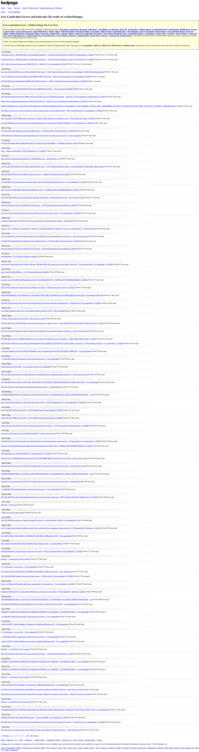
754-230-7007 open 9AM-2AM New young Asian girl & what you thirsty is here (29, 323)
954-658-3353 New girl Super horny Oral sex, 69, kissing (21, 551)
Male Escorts (33, 8)
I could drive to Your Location (19, 559)
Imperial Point (83, 36)
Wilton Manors (145, 29)
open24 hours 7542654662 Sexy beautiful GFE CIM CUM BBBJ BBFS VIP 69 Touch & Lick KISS (36, 458)
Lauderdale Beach (159, 29)
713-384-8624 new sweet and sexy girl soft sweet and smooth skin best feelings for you (33, 182)
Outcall (25, 748)
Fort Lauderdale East (16, 36)
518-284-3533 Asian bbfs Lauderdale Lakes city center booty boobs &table (28, 143)
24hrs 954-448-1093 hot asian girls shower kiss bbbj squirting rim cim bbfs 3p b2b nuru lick (34, 197)
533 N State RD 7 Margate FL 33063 (72, 592)
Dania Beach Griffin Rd (94, 295)
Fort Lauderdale (85, 351)
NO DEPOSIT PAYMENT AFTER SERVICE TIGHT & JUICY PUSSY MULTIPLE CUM (31, 604)
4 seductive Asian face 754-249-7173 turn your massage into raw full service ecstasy (32, 221)
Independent (10, 748)
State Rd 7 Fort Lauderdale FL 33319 (53, 64)
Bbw (65, 748)
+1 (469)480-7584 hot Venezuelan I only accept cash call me (23, 359)
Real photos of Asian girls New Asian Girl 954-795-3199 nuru (23, 101)
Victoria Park (114, 36)
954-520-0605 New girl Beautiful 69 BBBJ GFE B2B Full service (24, 81)
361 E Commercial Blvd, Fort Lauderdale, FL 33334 (63, 551)
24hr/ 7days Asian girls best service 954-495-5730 (19, 64)
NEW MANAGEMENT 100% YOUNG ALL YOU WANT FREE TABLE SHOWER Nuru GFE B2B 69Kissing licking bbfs (43, 295)
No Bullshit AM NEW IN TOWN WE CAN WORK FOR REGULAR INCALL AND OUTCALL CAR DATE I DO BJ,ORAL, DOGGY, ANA (48, 710)
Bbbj (7, 750)
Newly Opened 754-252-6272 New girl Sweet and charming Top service (27, 426)
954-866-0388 (6, 256)
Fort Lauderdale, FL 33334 (82, 123)
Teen (48, 748)
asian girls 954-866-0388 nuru (12, 272)
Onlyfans (133, 748)
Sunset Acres (95, 36)
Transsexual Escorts (46, 8)
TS (16, 740)
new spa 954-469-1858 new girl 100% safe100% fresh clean (23, 166)
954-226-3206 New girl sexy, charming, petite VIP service (22, 520)
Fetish (3, 748)
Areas (9, 8)
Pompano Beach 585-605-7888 (66, 89)
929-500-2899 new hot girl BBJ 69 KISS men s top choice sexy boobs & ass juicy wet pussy (34, 339)
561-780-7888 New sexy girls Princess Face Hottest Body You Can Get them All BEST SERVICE (36, 123)
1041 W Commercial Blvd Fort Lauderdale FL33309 (72, 76)
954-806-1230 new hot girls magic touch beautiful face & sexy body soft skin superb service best (36, 722)
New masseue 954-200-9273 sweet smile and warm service (23, 402)
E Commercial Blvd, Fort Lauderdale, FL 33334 (95, 264)
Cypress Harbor (61, 36)
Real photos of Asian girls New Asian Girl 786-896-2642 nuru (23, 159)
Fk (193, 748)
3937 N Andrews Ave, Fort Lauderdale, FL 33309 (85, 111)
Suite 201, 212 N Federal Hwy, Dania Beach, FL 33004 (86, 97)
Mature (19, 748)
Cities (3, 8)
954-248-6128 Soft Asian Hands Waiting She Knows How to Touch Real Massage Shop (32, 97)
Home (3, 740)
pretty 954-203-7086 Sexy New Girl (14, 410)
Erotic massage (185, 748)
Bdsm (43, 748)
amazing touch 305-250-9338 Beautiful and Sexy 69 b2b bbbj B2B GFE (27, 280)
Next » (36, 736)
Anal (97, 748)
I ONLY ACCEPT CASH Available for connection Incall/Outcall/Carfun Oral (27, 624)
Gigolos (86, 748)
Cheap (60, 748)
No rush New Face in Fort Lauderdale (37, 367)
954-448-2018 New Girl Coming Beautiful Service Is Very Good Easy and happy (30, 497)
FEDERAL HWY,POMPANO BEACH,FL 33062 (62, 190)
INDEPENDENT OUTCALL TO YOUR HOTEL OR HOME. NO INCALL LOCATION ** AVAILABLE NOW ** (140, 106)
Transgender (151, 748)
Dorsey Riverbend (147, 31)
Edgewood (83, 29)
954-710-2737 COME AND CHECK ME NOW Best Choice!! (22, 190)
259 (27, 736)
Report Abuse (90, 740)
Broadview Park (120, 34)
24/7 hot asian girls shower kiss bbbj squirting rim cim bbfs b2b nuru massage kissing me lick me (36, 331)
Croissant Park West (34, 36)
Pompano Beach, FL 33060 (41, 454)
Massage (10, 740)
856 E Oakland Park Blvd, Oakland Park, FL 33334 (79, 497)
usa (91, 395)
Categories (28, 740)
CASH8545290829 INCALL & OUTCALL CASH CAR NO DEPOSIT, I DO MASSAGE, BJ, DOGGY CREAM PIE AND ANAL (44, 395)
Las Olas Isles (113, 29)
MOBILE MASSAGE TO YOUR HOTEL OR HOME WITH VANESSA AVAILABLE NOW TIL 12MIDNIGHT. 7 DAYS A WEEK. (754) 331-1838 (50, 106)
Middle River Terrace (188, 29)
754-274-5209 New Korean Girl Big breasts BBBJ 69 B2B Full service (26, 76)
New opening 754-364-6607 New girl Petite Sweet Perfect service (25, 543)
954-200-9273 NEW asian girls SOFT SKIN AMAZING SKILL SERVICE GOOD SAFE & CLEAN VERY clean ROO (42, 343)
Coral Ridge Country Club (155, 34)
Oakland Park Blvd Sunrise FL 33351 (56, 174)
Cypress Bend (107, 34)
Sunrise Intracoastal (24, 31)
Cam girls (125, 748)
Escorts (25, 8)
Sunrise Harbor (182, 34)
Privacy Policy (78, 740)
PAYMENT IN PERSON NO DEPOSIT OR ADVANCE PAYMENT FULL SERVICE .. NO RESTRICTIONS (38, 612)
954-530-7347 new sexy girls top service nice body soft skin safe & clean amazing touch (33, 111)
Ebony (92, 748)
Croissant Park (9, 31)
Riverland (97, 34)
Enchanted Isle (48, 36)
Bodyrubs (58, 8)
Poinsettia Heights (68, 31)
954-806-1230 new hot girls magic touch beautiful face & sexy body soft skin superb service (34, 303)
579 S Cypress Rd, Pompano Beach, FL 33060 (72, 426)
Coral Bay (171, 34)
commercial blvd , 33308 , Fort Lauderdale (60, 520)
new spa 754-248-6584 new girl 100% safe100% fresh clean (23, 72)
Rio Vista (123, 29)
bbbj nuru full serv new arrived (13, 512)
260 (31, 736)
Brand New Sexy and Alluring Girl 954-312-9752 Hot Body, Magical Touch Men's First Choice (34, 694)
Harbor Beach (125, 36)
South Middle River (40, 31)
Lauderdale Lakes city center (67, 143)
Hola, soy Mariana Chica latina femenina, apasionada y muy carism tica (27, 584)
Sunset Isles (44, 34)
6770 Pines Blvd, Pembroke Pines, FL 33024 (58, 131)
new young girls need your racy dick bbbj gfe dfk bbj (20, 433)
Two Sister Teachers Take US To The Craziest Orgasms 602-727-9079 (26, 311)
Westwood (74, 29)
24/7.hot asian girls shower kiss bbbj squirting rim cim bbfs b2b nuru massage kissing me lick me (36, 236)
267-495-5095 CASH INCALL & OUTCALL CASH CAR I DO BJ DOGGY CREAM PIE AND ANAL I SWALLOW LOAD (42, 382)
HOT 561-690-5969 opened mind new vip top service (20, 576)
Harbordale (54, 34)
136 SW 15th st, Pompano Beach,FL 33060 (57, 576)
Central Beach (173, 29)
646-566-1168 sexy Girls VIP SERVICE (15, 454)
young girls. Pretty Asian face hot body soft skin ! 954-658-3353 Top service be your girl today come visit (39, 264)
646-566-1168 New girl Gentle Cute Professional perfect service (24, 387)
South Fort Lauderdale (84, 34)
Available (110, 748)
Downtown (64, 29)
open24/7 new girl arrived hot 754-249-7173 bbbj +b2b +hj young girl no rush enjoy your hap (34, 466)
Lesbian (103, 748)
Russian (37, 748)
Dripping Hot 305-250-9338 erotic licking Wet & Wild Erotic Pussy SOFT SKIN (29, 446)
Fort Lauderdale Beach (175, 31)
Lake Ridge (95, 31)
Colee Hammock (132, 31)
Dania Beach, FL (53, 159)
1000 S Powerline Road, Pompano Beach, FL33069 (68, 81)
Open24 (54, 748)
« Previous (5, 736)
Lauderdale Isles (118, 31)
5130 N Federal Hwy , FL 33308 (33, 151)
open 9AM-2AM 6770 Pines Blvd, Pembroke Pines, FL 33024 (81, 323)
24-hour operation (74, 135)
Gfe (2, 750)
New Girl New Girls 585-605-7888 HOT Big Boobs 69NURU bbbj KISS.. (27, 89)
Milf (166, 748)
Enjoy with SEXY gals (62, 311)
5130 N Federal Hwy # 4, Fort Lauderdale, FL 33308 (65, 402)
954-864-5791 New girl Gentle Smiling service (17, 717)
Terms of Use (66, 740)
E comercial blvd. (56, 543)
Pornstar (118, 748)
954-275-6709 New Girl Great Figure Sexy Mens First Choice (23, 287)
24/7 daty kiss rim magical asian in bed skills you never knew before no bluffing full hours (33, 689)
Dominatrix (14, 750)
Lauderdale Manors (136, 34)
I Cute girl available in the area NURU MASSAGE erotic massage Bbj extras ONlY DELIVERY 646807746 (39, 351)
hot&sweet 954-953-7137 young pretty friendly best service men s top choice (29, 592)
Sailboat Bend (105, 31)
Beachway (73, 36)
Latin (70, 748)
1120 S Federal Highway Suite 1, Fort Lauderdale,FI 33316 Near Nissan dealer (75, 72)
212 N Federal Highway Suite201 (25, 256)
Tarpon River (133, 29)
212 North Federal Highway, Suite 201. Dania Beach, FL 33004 (71, 55)
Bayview (104, 36)
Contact (99, 740)
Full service (142, 748)
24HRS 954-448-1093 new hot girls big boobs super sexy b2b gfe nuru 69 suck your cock (33, 135)
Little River (92, 29)
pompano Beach (55, 387)
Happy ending (174, 748)
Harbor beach (89, 229)
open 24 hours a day (76, 197)
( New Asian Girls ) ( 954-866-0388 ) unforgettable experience (23, 55)
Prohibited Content (53, 740)
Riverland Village (82, 31)
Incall (31, 748)
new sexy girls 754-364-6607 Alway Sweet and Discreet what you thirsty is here (30, 213)
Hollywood (68, 221)
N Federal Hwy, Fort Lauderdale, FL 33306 (85, 303)
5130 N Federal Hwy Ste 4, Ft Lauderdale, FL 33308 (103, 343)
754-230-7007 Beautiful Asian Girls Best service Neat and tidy (23, 241)
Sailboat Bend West (17, 34)
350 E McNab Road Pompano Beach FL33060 (59, 205)
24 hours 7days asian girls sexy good (14, 319)
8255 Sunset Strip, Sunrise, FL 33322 (61, 287)
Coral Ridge (102, 29)
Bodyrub (4, 505)
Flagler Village (54, 31)
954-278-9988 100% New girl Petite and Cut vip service (21, 174)
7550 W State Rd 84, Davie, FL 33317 (83, 339)
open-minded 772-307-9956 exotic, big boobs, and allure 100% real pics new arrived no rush (35, 118)
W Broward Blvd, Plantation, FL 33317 (87, 528)
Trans (75, 748)
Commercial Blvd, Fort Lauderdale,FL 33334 (52, 717)
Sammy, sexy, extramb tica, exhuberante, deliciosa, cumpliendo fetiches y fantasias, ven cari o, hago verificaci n (41, 229)
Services (17, 8)
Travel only (13, 505)
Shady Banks (160, 31)
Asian (80, 748)
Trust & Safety (39, 740)
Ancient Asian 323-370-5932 (11, 367)
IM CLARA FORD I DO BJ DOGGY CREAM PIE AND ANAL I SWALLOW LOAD (29, 536)
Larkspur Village (67, 34)
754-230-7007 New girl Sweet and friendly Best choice (21, 131)
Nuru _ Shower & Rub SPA (10, 151)
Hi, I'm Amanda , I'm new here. (12, 567)
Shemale (160, 748)
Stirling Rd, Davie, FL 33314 (80, 694)
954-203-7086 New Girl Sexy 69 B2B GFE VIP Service (21, 205)
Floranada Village (32, 34)
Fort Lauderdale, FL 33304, (65, 584)
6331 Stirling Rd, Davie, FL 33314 (82, 118)
